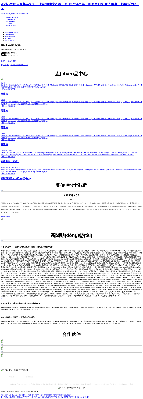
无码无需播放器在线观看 (59, 397)
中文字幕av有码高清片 (8, 397)
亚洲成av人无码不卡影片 (25, 397)
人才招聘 (9, 23)
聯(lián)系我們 (11, 25)
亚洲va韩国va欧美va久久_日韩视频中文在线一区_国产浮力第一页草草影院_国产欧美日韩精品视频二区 (36, 395)
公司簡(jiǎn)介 (11, 19)
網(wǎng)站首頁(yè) (12, 17)
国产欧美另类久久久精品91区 (79, 397)
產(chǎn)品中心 (11, 21)
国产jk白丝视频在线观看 (42, 397)
